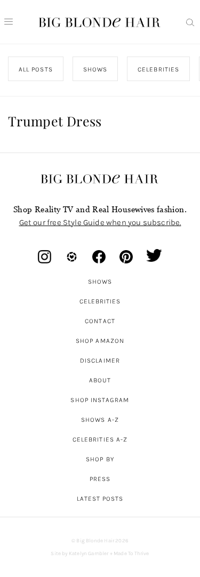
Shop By (100, 459)
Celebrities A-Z (100, 439)
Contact (100, 321)
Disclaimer (100, 360)
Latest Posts (100, 498)
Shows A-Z (100, 419)
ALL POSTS (36, 69)
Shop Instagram (99, 400)
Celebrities (100, 301)
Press (100, 479)
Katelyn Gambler (89, 553)
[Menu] (8, 22)
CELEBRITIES (158, 69)
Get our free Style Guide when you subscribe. (100, 222)
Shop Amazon (100, 340)
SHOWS (95, 69)
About (100, 380)
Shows (100, 281)
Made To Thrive (131, 553)
